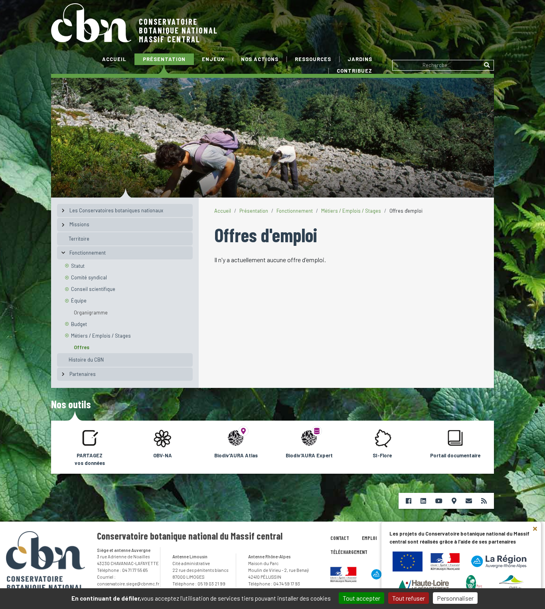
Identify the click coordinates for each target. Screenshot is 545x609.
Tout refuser (408, 598)
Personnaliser (455, 598)
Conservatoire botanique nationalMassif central (178, 30)
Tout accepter (361, 598)
